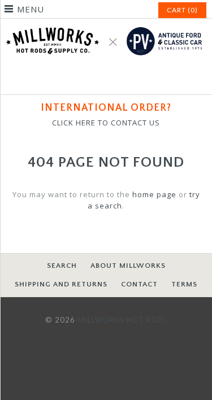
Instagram (119, 79)
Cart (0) (182, 10)
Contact (139, 284)
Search (62, 265)
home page (154, 194)
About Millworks (128, 265)
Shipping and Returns (61, 284)
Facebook (92, 79)
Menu (30, 9)
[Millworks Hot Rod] (106, 24)
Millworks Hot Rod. (122, 319)
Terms (184, 284)
